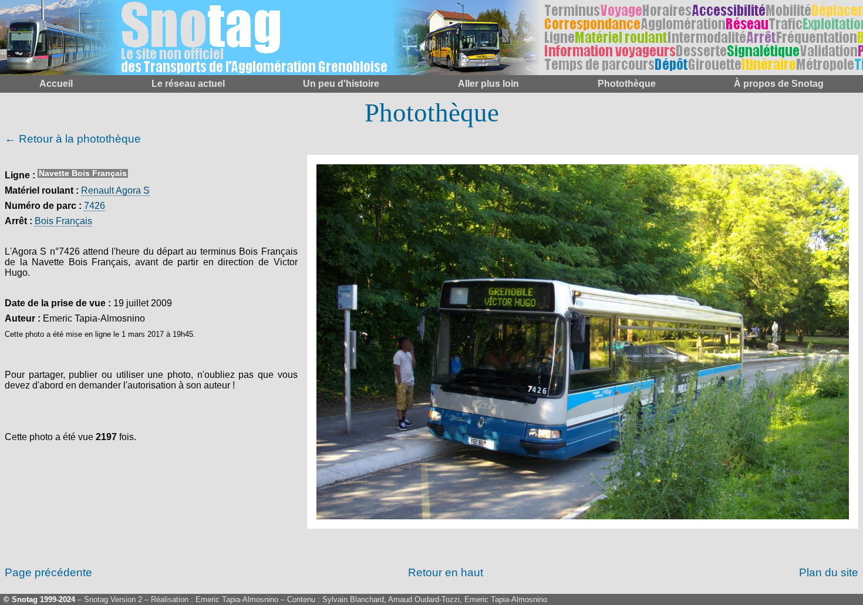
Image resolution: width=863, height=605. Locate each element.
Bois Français (63, 221)
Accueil (56, 84)
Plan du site (828, 572)
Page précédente (48, 572)
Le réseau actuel (188, 84)
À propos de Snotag (779, 84)
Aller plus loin (488, 84)
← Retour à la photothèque (73, 139)
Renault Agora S (115, 190)
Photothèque (627, 84)
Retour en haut (445, 572)
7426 (94, 206)
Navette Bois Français (83, 173)
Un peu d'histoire (341, 84)
